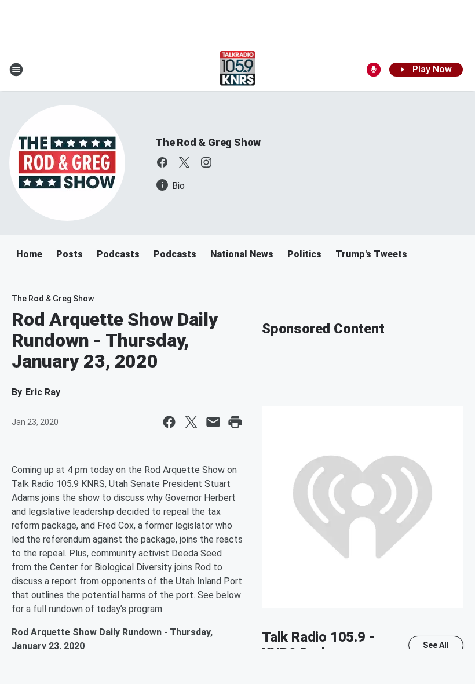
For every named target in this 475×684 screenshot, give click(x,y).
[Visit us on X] (184, 162)
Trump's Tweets (371, 254)
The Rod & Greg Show (208, 142)
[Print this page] (235, 422)
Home (29, 254)
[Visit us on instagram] (206, 162)
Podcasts (118, 254)
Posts (69, 254)
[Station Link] (237, 69)
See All (436, 645)
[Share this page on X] (191, 422)
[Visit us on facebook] (162, 162)
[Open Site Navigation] (16, 70)
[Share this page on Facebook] (169, 422)
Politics (304, 254)
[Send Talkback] (374, 70)
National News (241, 254)
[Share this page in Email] (213, 422)
